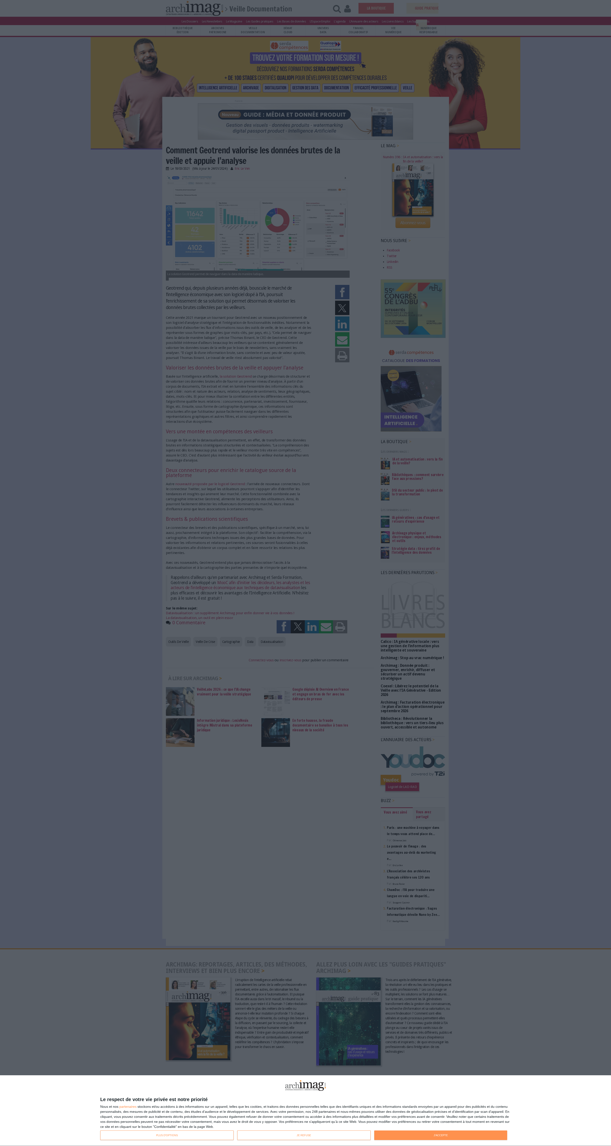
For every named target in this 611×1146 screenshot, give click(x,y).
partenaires (128, 1106)
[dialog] (305, 1110)
